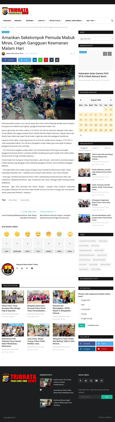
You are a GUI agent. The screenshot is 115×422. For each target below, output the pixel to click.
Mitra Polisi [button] (55, 21)
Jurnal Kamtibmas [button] (73, 21)
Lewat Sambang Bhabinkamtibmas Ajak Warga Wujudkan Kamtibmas (19, 216)
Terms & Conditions (105, 417)
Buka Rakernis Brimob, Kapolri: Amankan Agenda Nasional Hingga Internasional (55, 216)
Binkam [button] (18, 21)
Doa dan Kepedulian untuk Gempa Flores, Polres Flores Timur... (102, 217)
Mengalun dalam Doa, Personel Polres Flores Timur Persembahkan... (36, 308)
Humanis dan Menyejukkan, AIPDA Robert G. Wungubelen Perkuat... (62, 309)
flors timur (83, 264)
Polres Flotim (13, 200)
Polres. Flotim (99, 250)
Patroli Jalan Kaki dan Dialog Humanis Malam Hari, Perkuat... (102, 156)
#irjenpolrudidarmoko (87, 255)
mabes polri (103, 241)
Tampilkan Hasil (93, 325)
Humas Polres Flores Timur (14, 53)
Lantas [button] (41, 21)
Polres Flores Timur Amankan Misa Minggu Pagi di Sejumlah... (11, 308)
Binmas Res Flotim (99, 260)
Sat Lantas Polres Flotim (88, 241)
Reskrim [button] (29, 21)
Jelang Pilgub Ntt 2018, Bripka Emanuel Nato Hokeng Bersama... (95, 75)
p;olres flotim (84, 246)
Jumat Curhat (102, 255)
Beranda (7, 21)
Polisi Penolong (85, 260)
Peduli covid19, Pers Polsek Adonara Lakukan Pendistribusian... (62, 382)
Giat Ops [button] (90, 21)
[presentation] (67, 68)
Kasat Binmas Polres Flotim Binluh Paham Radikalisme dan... (64, 391)
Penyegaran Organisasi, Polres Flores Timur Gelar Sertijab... (101, 202)
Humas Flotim (25, 200)
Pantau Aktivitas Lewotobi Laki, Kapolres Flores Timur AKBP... (102, 172)
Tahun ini (107, 148)
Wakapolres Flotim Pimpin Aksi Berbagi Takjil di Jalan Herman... (64, 341)
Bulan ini (96, 148)
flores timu (95, 246)
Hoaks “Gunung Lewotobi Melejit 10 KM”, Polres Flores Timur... (102, 187)
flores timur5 (84, 269)
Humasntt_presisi (85, 250)
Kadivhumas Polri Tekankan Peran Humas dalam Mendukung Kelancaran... (11, 342)
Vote (81, 325)
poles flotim (94, 264)
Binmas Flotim (105, 264)
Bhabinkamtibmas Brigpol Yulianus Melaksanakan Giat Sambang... (63, 402)
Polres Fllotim (95, 269)
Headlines (12, 27)
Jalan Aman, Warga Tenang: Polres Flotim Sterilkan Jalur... (36, 341)
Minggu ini (84, 148)
